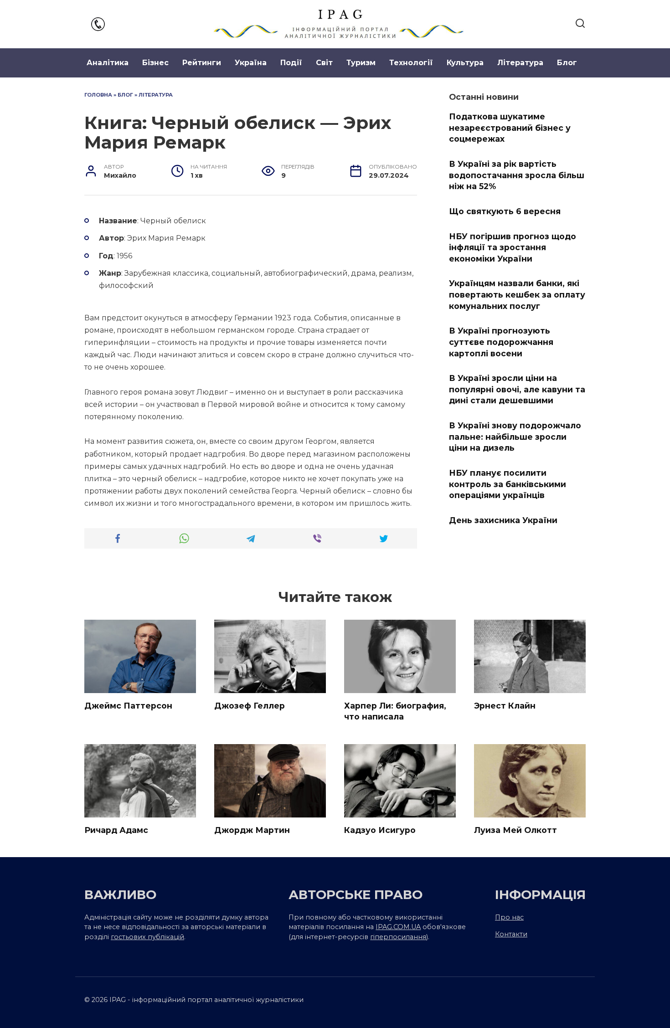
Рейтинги (201, 62)
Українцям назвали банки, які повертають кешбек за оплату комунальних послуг (517, 294)
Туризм (361, 62)
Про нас (509, 917)
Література (520, 62)
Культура (465, 62)
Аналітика (108, 62)
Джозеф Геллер (249, 705)
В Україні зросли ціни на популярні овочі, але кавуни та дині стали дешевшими (517, 389)
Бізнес (155, 62)
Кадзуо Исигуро (380, 830)
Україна (251, 62)
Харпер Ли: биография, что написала (395, 711)
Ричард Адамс (116, 830)
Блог (567, 62)
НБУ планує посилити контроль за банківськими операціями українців (507, 484)
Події (291, 62)
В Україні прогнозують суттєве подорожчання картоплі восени (501, 342)
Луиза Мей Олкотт (515, 830)
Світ (324, 62)
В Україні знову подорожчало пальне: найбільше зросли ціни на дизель (515, 436)
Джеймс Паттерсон (128, 705)
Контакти (511, 934)
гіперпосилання (398, 937)
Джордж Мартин (252, 830)
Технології (411, 62)
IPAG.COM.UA (398, 927)
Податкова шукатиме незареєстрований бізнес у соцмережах (510, 128)
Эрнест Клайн (505, 705)
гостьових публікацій (147, 937)
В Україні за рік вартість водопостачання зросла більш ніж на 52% (516, 175)
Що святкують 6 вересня (505, 211)
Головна (98, 95)
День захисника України (503, 520)
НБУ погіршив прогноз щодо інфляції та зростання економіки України (512, 247)
